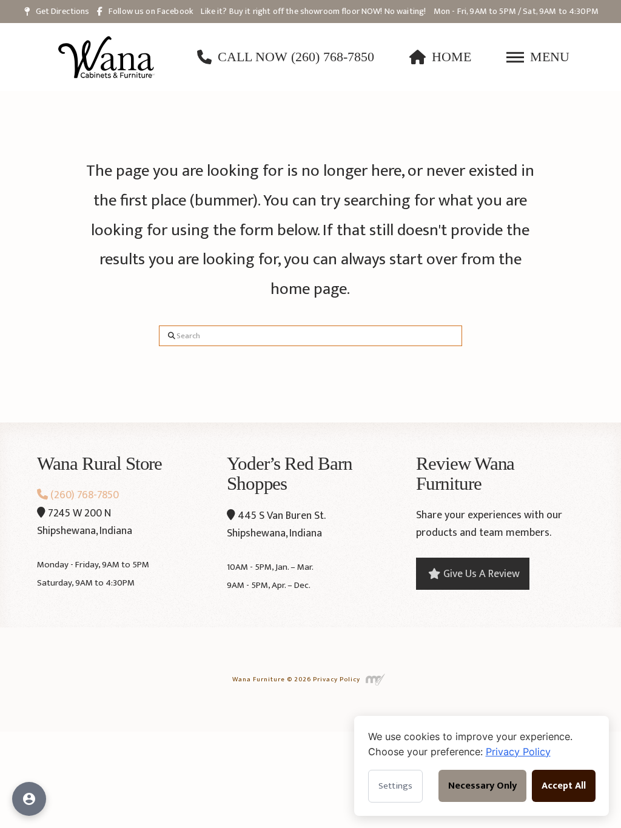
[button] (537, 57)
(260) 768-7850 (83, 495)
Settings (395, 785)
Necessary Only (482, 786)
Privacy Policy (336, 678)
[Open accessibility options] (29, 799)
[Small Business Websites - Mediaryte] (375, 678)
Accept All (564, 786)
